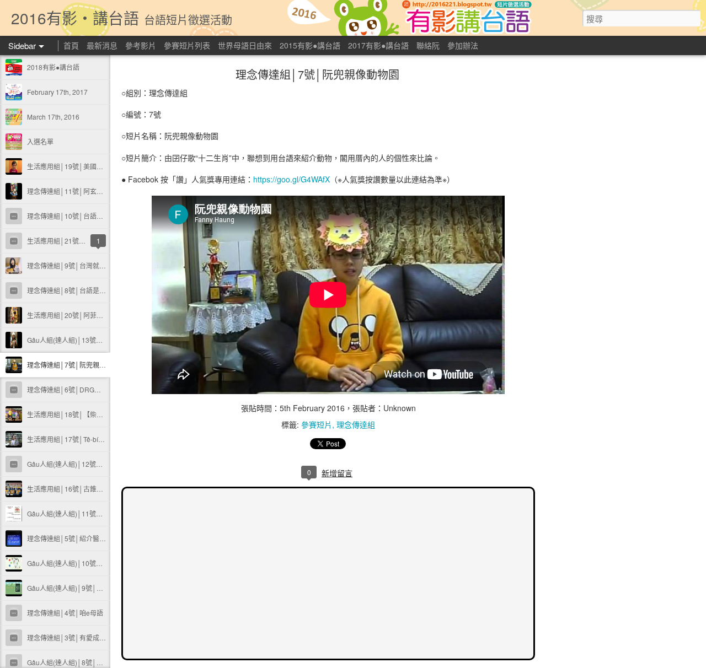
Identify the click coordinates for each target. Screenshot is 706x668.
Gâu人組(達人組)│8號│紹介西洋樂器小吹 (88, 662)
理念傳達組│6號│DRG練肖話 (70, 389)
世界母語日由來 (245, 45)
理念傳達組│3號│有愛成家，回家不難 (83, 637)
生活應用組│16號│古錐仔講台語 (75, 488)
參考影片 (140, 45)
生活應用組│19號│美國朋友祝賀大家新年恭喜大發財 (105, 166)
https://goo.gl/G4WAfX (291, 179)
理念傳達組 (355, 424)
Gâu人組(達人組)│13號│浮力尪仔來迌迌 (87, 339)
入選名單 (40, 141)
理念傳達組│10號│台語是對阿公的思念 (85, 215)
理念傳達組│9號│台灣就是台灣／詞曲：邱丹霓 (96, 265)
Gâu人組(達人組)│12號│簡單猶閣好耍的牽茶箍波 (100, 463)
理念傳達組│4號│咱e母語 (65, 612)
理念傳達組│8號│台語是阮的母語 (76, 290)
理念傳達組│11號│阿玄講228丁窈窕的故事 (90, 191)
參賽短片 (316, 424)
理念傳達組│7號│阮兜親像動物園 (76, 364)
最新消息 (102, 45)
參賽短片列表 (187, 45)
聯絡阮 (428, 45)
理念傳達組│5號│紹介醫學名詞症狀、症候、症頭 (99, 538)
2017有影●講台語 (378, 45)
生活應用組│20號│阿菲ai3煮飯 (73, 315)
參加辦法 (462, 45)
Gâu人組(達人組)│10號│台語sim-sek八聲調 (92, 563)
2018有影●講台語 (53, 67)
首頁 (71, 45)
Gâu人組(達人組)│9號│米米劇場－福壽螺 (88, 587)
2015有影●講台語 (310, 45)
